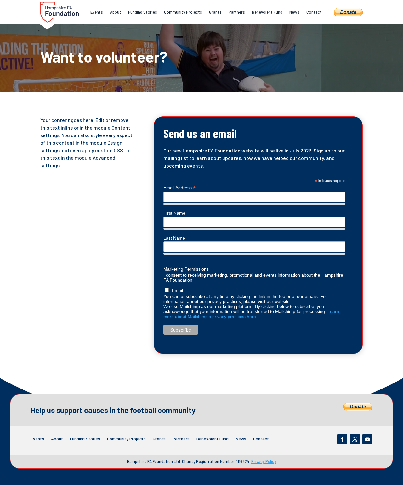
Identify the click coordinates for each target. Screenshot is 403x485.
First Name (174, 213)
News (294, 12)
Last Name (174, 237)
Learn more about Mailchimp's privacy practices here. (251, 314)
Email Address (179, 188)
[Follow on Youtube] (367, 439)
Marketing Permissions (186, 269)
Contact (314, 12)
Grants (215, 12)
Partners (237, 12)
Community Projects (183, 12)
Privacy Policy (263, 461)
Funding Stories (142, 12)
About (115, 12)
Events (96, 12)
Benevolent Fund (267, 12)
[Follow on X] (355, 439)
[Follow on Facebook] (342, 439)
